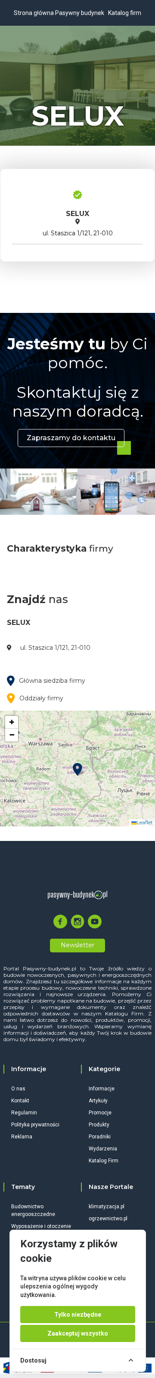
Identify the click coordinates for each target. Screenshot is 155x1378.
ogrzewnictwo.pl (108, 1219)
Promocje (100, 1113)
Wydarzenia (103, 1149)
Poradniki (100, 1137)
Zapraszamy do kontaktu (71, 438)
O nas (18, 1089)
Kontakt (20, 1101)
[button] (77, 769)
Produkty (99, 1125)
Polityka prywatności (35, 1125)
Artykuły (98, 1101)
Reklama (21, 1137)
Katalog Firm (103, 1161)
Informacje (102, 1089)
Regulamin (24, 1113)
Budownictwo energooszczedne (33, 1210)
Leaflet (144, 822)
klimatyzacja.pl (106, 1207)
